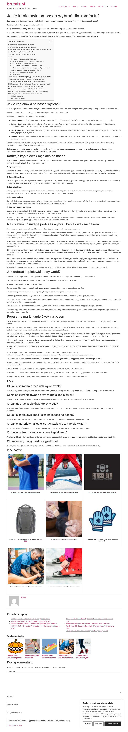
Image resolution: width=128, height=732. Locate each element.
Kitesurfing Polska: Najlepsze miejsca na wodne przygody (30, 84)
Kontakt (114, 6)
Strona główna (63, 6)
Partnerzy (101, 6)
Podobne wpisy (18, 96)
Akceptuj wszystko (112, 724)
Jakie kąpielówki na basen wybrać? (21, 44)
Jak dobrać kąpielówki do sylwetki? (22, 52)
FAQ (11, 57)
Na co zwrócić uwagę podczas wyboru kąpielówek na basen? (31, 49)
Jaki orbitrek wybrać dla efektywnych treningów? (27, 86)
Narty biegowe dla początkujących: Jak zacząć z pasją (29, 91)
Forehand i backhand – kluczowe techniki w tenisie (27, 79)
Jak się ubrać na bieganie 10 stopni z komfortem (27, 89)
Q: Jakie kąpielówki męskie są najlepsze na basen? (28, 65)
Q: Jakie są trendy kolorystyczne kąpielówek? (27, 70)
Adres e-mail (12, 704)
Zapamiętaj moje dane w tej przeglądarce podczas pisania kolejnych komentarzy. (40, 720)
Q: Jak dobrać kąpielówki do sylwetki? (24, 63)
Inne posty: (16, 74)
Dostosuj (87, 724)
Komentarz (11, 671)
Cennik (84, 6)
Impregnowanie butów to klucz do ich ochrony (26, 94)
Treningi (75, 6)
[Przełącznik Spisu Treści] (50, 41)
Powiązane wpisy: (19, 98)
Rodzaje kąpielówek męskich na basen (23, 47)
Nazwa (10, 696)
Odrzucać (98, 724)
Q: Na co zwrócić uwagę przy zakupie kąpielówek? (28, 61)
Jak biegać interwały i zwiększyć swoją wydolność (27, 81)
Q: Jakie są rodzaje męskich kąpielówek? (25, 59)
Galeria (92, 6)
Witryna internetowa (14, 712)
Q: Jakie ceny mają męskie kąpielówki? (24, 72)
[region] (102, 714)
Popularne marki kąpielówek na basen (23, 54)
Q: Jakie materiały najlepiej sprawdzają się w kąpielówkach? (31, 68)
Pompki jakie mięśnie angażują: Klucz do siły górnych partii (30, 77)
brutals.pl (16, 3)
